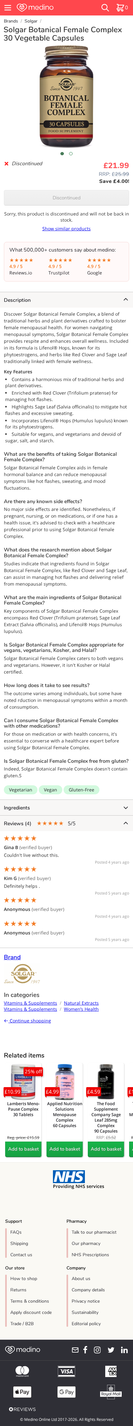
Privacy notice (86, 1301)
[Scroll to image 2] (71, 154)
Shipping (19, 1243)
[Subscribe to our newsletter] (73, 1350)
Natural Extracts (81, 1003)
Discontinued (67, 198)
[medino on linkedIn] (122, 1350)
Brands (11, 21)
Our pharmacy (86, 1243)
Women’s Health (81, 1009)
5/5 (40, 823)
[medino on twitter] (109, 1350)
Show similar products (66, 228)
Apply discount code (31, 1312)
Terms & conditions (29, 1301)
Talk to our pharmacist (94, 1232)
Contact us (21, 1255)
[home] (47, 7)
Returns (18, 1290)
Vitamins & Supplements (30, 1003)
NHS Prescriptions (90, 1255)
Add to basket (23, 1149)
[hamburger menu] (7, 7)
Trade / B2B (22, 1324)
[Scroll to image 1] (62, 154)
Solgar (31, 21)
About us (81, 1279)
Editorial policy (86, 1324)
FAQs (16, 1232)
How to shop (23, 1279)
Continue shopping (29, 1021)
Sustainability (85, 1312)
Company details (88, 1290)
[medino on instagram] (95, 1350)
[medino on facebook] (83, 1350)
